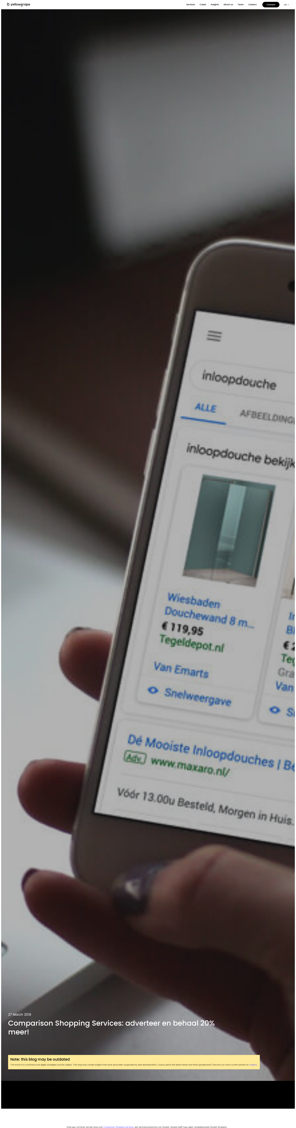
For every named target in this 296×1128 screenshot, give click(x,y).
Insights (215, 4)
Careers (252, 4)
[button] (286, 5)
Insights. (253, 1064)
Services (190, 4)
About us (228, 4)
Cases (203, 4)
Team (241, 4)
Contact (271, 4)
